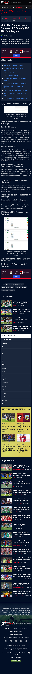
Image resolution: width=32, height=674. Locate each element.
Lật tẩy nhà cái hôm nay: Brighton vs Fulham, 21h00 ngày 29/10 (8, 428)
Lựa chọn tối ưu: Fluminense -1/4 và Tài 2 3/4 (15, 94)
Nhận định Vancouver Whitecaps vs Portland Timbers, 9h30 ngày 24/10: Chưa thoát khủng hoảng (21, 525)
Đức (3, 346)
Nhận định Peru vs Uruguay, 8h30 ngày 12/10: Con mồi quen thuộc (21, 584)
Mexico (4, 386)
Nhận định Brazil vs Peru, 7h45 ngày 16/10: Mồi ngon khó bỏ (22, 558)
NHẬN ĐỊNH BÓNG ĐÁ (17, 18)
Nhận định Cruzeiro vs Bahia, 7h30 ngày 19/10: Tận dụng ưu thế (22, 310)
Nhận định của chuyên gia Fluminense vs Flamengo (15, 79)
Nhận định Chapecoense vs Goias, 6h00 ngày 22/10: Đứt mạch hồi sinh (21, 302)
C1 (2, 357)
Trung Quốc (5, 382)
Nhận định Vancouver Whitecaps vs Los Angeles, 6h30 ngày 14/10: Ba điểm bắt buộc (21, 567)
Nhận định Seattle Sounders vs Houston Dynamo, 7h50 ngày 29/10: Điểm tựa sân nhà (22, 483)
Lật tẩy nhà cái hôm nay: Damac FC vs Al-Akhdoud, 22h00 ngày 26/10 (23, 449)
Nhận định (19, 7)
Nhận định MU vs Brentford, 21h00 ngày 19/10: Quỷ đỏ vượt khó (22, 550)
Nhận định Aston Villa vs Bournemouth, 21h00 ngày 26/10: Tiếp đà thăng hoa (20, 500)
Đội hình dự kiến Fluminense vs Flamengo (15, 91)
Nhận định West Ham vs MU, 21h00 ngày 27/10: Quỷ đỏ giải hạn (22, 491)
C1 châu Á (4, 371)
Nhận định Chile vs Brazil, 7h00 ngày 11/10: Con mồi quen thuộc (22, 592)
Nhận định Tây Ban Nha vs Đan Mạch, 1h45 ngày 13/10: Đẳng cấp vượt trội (22, 575)
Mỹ (3, 389)
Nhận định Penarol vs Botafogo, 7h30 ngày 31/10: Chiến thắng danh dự (21, 466)
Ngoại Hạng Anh (6, 339)
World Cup (5, 404)
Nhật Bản (4, 400)
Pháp (3, 354)
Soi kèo (12, 7)
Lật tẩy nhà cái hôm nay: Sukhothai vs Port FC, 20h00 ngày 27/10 (8, 449)
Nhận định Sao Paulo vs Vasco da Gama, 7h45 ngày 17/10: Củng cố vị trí (22, 327)
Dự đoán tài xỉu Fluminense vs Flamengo (15, 83)
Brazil (26, 18)
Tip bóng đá (27, 7)
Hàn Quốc (4, 396)
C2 (2, 361)
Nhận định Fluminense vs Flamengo (14, 284)
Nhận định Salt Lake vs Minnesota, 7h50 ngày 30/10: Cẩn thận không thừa (21, 474)
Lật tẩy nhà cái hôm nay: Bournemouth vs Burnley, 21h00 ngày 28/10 (23, 428)
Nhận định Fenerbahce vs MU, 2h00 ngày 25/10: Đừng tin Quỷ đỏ (22, 516)
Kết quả (16, 55)
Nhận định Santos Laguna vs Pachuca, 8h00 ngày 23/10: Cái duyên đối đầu (22, 533)
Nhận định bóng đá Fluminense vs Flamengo (13, 69)
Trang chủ (4, 7)
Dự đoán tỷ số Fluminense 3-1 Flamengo (15, 98)
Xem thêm (27, 409)
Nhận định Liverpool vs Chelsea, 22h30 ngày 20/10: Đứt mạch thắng (21, 542)
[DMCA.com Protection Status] (16, 661)
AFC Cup (4, 368)
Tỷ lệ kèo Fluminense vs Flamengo (13, 65)
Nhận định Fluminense (13, 73)
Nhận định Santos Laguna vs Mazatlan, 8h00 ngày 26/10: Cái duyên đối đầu (21, 508)
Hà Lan (4, 393)
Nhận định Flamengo (13, 76)
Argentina (4, 379)
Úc (2, 375)
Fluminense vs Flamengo (8, 290)
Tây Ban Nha (5, 343)
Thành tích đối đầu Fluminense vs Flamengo (13, 87)
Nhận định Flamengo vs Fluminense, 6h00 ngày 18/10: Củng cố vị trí (22, 319)
